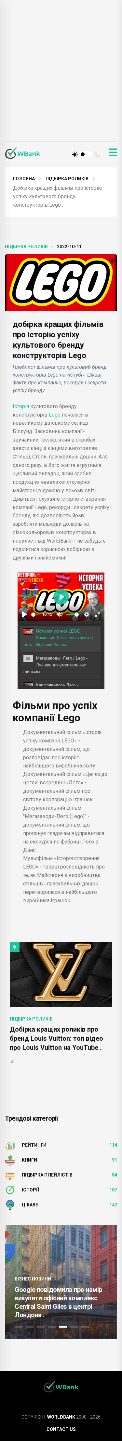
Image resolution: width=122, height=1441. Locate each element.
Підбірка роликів (67, 178)
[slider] (35, 614)
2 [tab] (30, 1327)
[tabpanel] (61, 1282)
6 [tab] (74, 1327)
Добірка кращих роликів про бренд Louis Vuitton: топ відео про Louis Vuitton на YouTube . (56, 1038)
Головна (24, 178)
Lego (55, 415)
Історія (21, 406)
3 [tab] (41, 1327)
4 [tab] (52, 1327)
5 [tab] (63, 1327)
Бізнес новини (33, 1279)
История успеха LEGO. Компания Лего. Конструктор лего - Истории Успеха (58, 638)
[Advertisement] (61, 77)
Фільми (31, 705)
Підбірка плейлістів (47, 1174)
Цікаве (30, 1204)
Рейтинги (34, 1145)
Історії (30, 1189)
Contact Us (61, 1429)
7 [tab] (85, 1327)
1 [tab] (18, 1327)
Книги (29, 1160)
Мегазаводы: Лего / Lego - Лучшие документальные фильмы (55, 665)
